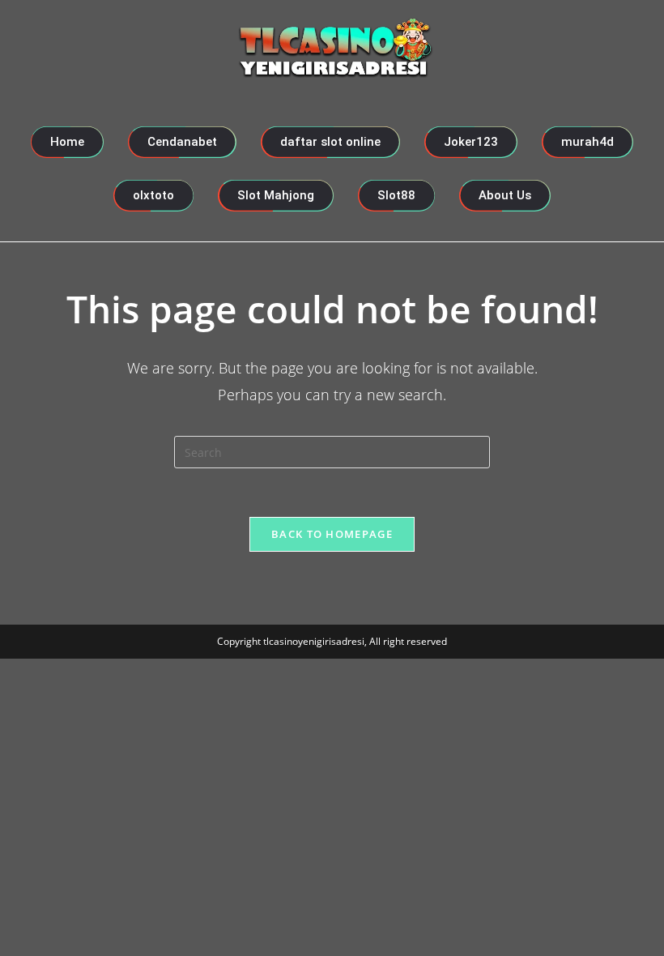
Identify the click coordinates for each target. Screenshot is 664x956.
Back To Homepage (332, 534)
